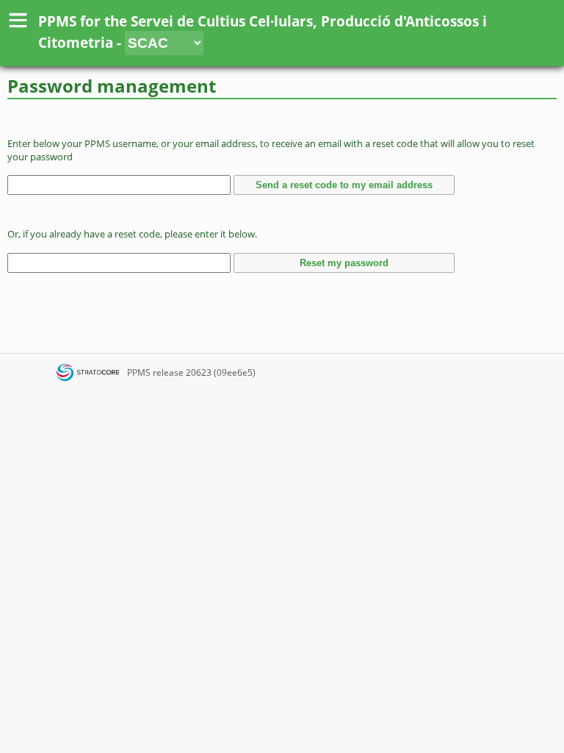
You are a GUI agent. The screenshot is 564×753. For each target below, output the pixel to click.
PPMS (139, 372)
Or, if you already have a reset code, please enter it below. (132, 233)
